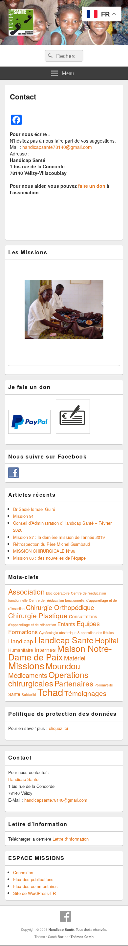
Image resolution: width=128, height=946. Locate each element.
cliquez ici (58, 728)
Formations (23, 631)
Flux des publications (33, 879)
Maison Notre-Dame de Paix (60, 652)
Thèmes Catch (82, 936)
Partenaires (73, 683)
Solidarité (29, 694)
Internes (45, 649)
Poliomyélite (104, 684)
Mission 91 (23, 516)
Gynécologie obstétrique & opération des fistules (76, 632)
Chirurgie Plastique (38, 615)
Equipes (88, 623)
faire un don (91, 185)
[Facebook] (65, 916)
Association (26, 591)
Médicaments (27, 675)
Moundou (63, 666)
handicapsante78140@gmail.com (57, 147)
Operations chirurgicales (48, 679)
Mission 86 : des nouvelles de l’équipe (49, 558)
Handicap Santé (23, 779)
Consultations (83, 616)
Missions (26, 665)
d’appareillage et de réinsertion (32, 624)
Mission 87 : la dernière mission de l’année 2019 (59, 537)
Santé (14, 694)
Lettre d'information (71, 839)
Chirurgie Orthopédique (60, 607)
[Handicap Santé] (64, 43)
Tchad (50, 692)
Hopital (106, 640)
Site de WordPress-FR (34, 893)
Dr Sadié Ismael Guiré (34, 509)
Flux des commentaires (35, 886)
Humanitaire (20, 650)
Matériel (74, 657)
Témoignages (85, 693)
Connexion (23, 872)
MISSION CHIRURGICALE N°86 (44, 551)
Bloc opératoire (58, 593)
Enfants (66, 623)
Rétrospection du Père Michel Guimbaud (51, 544)
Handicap (20, 641)
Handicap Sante (64, 640)
